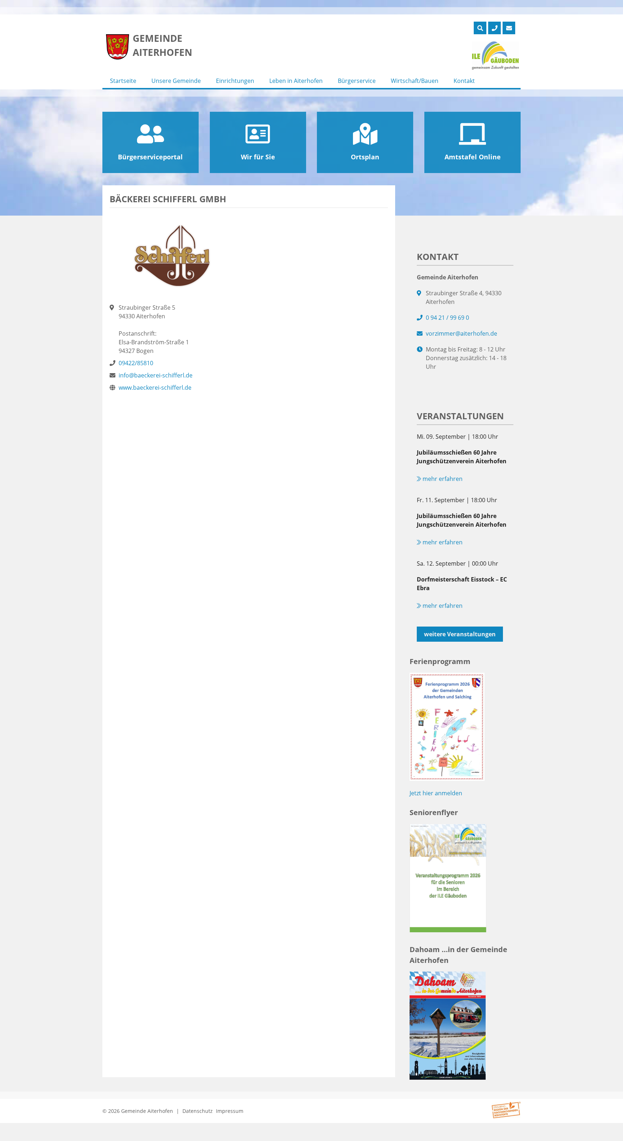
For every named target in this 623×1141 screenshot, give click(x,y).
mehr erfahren (442, 479)
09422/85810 (136, 363)
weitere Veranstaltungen (460, 634)
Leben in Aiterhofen (296, 81)
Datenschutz (197, 1110)
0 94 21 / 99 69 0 (447, 318)
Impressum (229, 1110)
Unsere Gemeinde (176, 81)
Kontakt (464, 81)
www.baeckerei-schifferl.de (155, 388)
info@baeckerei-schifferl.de (156, 375)
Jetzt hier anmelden (436, 793)
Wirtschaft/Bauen (414, 81)
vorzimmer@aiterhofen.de (461, 333)
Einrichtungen (235, 81)
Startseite (123, 81)
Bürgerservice (357, 81)
